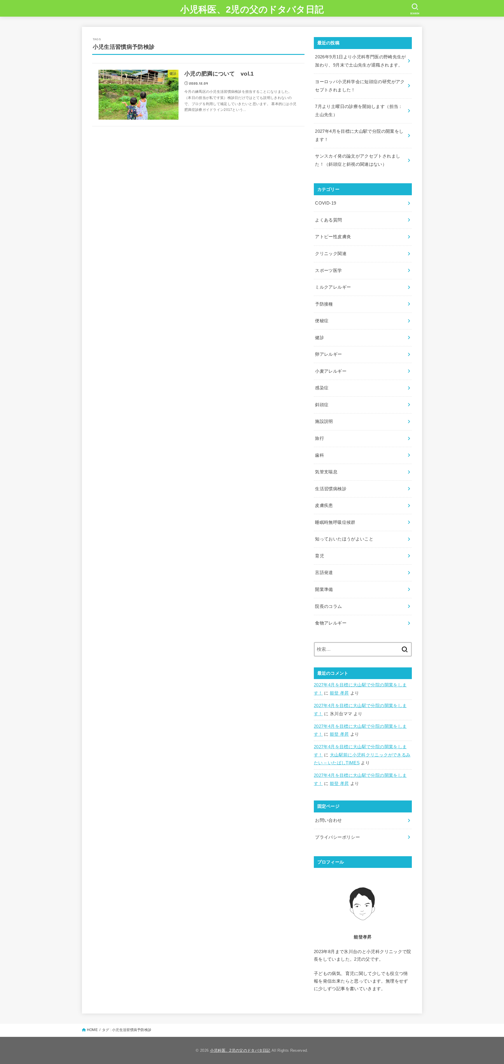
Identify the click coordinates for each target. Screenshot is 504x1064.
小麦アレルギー (330, 371)
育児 (319, 556)
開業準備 (324, 589)
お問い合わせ (328, 820)
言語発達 (324, 572)
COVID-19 (325, 203)
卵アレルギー (328, 354)
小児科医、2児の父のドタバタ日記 (252, 9)
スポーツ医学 (328, 270)
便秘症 (321, 320)
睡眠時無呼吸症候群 (335, 522)
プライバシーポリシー (337, 837)
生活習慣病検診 (330, 488)
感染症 (321, 388)
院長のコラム (328, 606)
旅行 (319, 438)
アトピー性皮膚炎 (333, 236)
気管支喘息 (326, 472)
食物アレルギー (330, 623)
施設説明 (324, 421)
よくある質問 (328, 220)
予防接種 (324, 304)
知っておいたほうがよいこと (344, 539)
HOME (92, 1030)
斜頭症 (321, 404)
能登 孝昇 (339, 693)
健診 (319, 337)
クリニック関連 (330, 253)
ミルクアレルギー (333, 287)
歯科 (319, 455)
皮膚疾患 (324, 505)
